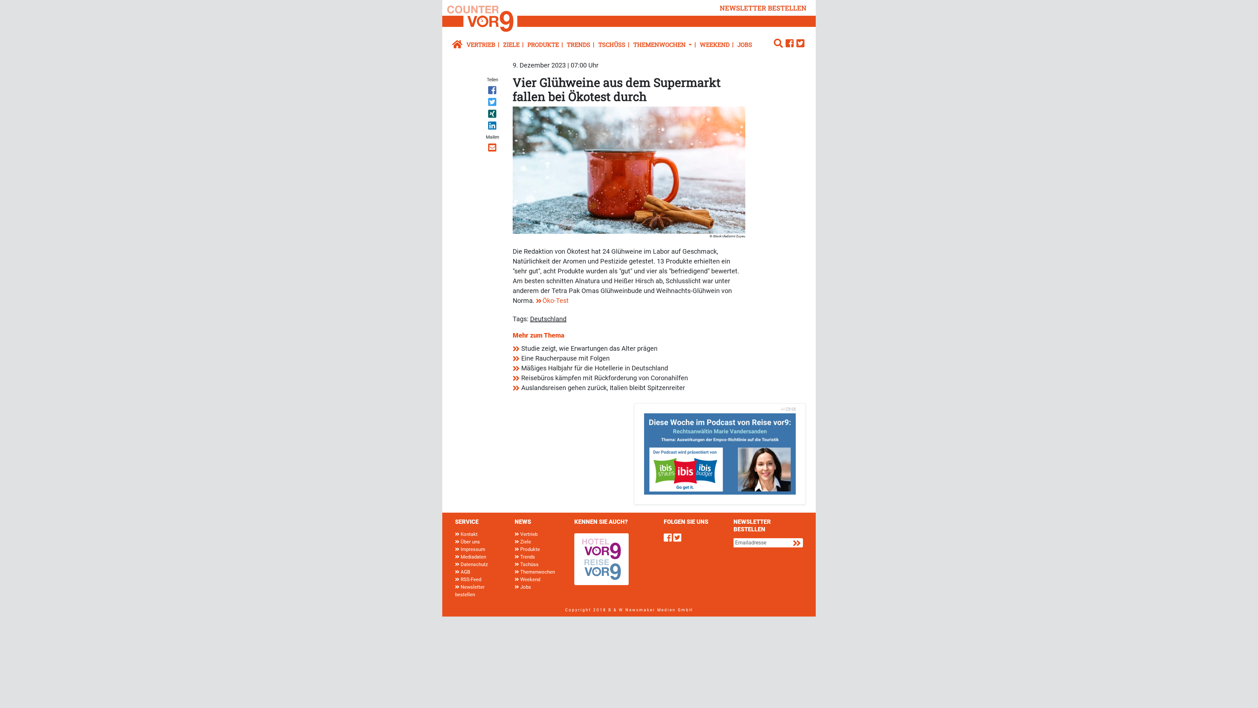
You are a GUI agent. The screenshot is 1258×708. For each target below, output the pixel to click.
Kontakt (468, 534)
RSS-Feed (470, 579)
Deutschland (548, 319)
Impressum (472, 549)
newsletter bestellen (763, 8)
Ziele (511, 45)
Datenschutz (473, 564)
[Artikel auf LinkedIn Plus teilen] (493, 127)
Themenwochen (537, 572)
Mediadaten (472, 557)
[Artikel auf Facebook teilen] (493, 91)
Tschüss (611, 45)
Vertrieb (481, 45)
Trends (578, 45)
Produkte (543, 45)
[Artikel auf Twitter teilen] (493, 103)
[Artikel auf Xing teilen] (493, 115)
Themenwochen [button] (660, 45)
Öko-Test (556, 301)
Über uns (469, 542)
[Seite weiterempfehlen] (493, 149)
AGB (464, 572)
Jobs (744, 45)
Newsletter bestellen (470, 591)
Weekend (715, 45)
